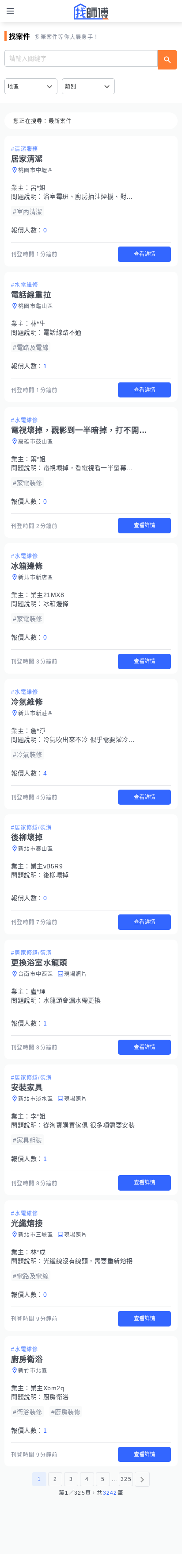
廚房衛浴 (56, 1396)
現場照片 (75, 974)
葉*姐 (38, 459)
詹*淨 (38, 730)
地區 (13, 87)
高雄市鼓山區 (35, 442)
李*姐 (38, 1116)
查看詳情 (144, 254)
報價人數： (29, 230)
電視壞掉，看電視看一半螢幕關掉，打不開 (104, 467)
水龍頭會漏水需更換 (72, 1000)
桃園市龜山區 (35, 306)
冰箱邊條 (56, 603)
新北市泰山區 (35, 849)
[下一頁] (142, 1479)
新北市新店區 (35, 578)
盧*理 (38, 991)
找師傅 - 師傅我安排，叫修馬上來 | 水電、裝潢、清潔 (91, 11)
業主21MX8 (47, 594)
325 (126, 1479)
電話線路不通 (62, 332)
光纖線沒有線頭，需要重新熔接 (88, 1261)
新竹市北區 (32, 1371)
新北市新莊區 (35, 713)
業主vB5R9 (46, 866)
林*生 (38, 323)
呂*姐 (38, 187)
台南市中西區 (35, 974)
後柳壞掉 (56, 875)
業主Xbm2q (47, 1388)
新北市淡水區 (35, 1099)
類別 (71, 87)
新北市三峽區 (35, 1235)
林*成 (38, 1252)
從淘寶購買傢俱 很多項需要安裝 (89, 1125)
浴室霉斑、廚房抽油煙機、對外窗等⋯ (97, 196)
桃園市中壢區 (35, 170)
